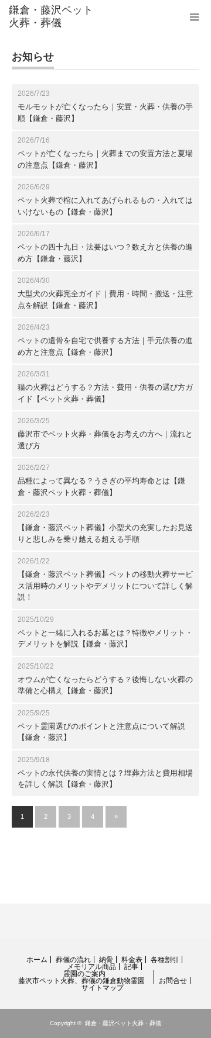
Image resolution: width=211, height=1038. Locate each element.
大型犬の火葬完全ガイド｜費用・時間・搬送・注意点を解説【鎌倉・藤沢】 (105, 299)
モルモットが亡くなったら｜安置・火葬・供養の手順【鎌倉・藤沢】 (105, 112)
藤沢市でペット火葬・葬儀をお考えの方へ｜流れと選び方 (105, 440)
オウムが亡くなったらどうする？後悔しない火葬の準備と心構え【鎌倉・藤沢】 (105, 685)
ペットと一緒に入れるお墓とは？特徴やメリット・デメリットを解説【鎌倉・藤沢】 (105, 638)
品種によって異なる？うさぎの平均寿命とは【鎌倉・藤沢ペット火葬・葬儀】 (101, 486)
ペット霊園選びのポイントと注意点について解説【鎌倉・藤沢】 (101, 732)
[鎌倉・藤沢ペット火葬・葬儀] (51, 16)
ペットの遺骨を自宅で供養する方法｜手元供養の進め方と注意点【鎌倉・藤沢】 (105, 346)
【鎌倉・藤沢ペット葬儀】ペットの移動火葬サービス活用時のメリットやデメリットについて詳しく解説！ (105, 585)
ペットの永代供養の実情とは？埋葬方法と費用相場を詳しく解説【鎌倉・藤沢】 (105, 779)
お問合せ (173, 980)
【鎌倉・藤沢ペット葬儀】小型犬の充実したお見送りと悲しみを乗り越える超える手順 (105, 533)
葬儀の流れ (73, 959)
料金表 (131, 959)
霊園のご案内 (84, 973)
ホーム (36, 959)
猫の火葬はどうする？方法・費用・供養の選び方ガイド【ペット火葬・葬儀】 (105, 393)
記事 (131, 966)
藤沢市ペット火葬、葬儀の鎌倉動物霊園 (81, 980)
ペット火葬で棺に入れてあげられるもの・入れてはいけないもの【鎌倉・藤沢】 (105, 206)
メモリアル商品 (91, 966)
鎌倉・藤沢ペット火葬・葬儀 (123, 1023)
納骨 (106, 959)
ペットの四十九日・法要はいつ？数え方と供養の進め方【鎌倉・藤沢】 (105, 253)
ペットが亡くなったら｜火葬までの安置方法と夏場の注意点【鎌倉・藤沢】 (105, 159)
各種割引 (165, 959)
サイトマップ (102, 987)
